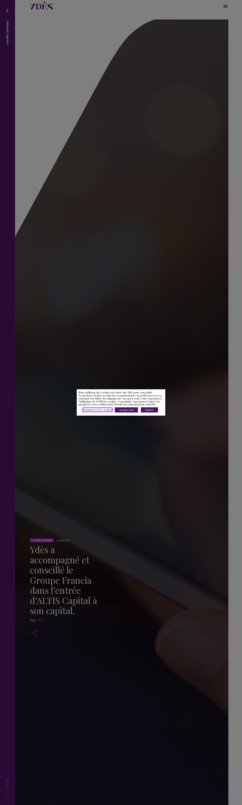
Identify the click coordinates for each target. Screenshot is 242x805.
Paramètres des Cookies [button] (97, 410)
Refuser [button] (149, 410)
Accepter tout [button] (126, 410)
